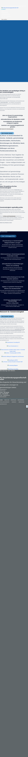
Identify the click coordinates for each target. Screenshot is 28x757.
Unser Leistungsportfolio (8, 236)
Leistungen (5, 14)
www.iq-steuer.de (3, 396)
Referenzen (5, 16)
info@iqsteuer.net (6, 395)
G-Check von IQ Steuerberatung (9, 216)
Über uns (4, 11)
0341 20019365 (5, 393)
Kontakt (4, 17)
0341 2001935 (6, 392)
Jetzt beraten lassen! (7, 133)
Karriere (4, 12)
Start (3, 9)
